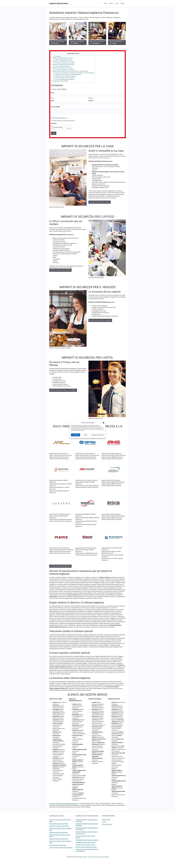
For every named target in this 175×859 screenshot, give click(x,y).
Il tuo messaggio (55, 106)
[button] (103, 422)
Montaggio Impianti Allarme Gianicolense (87, 840)
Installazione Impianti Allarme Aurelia (86, 842)
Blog (117, 3)
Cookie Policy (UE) (107, 824)
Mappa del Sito (106, 819)
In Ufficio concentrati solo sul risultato (64, 63)
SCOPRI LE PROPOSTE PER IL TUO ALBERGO (63, 390)
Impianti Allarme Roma (58, 3)
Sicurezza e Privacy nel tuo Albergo (63, 69)
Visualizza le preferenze (97, 434)
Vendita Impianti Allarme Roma (57, 845)
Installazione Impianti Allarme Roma (59, 826)
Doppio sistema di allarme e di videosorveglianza (67, 74)
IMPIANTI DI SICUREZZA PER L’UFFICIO (62, 61)
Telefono (91, 100)
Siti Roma (90, 856)
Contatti (122, 3)
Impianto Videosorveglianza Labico (85, 844)
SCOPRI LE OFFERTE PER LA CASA (99, 202)
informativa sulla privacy (61, 117)
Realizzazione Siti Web (81, 856)
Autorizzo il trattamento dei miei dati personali (63, 120)
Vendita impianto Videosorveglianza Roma (60, 847)
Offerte (111, 3)
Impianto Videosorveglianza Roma (58, 823)
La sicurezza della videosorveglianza (64, 79)
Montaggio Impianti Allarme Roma (58, 832)
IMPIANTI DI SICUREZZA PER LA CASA (62, 58)
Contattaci (57, 56)
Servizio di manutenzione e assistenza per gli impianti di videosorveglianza (73, 72)
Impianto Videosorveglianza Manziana (86, 847)
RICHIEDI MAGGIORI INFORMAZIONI (60, 566)
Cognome (90, 98)
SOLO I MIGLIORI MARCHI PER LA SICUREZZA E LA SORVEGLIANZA (70, 71)
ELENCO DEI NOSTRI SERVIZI (60, 81)
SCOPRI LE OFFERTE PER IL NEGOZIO (100, 320)
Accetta (75, 434)
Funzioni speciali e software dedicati (63, 77)
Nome (52, 98)
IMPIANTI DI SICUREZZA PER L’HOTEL (62, 68)
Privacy (104, 822)
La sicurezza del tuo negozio (61, 66)
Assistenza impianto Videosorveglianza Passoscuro (63, 803)
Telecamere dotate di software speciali (64, 76)
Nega (85, 434)
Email (52, 100)
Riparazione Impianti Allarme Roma (58, 839)
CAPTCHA (53, 123)
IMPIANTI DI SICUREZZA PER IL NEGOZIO (63, 64)
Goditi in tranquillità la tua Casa (62, 59)
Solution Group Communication (101, 856)
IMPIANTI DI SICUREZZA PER (57, 42)
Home (105, 3)
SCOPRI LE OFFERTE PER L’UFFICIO (60, 270)
